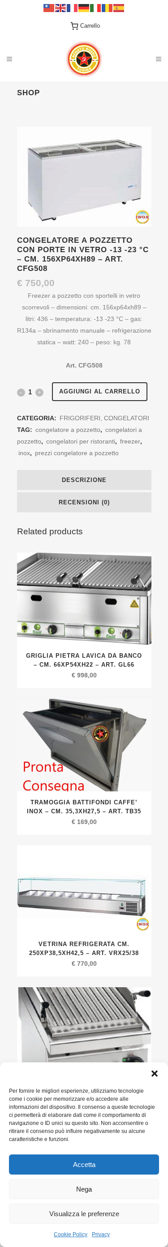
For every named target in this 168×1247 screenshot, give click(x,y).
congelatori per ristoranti (80, 441)
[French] (72, 7)
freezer (130, 441)
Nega (84, 1189)
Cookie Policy (70, 1234)
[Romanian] (107, 7)
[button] (154, 1073)
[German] (84, 7)
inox (24, 453)
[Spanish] (119, 7)
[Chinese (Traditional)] (49, 7)
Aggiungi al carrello (99, 391)
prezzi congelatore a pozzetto (77, 453)
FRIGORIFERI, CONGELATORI (104, 418)
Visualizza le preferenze (84, 1213)
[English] (61, 7)
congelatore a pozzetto (67, 429)
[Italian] (96, 7)
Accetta (84, 1164)
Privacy (101, 1234)
